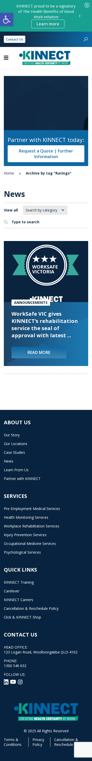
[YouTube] (13, 681)
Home (9, 173)
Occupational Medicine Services (30, 543)
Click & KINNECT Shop (22, 617)
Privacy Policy (38, 742)
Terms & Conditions (12, 742)
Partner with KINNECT (22, 478)
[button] (6, 19)
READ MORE (39, 352)
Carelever (11, 591)
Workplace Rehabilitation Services (31, 526)
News (8, 461)
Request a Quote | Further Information (46, 153)
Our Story (12, 434)
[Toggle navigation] (6, 57)
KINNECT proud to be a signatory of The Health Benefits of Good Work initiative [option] (46, 15)
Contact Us (14, 39)
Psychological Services (22, 552)
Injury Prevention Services (25, 534)
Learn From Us (16, 469)
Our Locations (15, 443)
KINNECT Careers (18, 599)
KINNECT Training (19, 582)
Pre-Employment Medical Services (32, 508)
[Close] (87, 5)
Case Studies (14, 452)
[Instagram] (20, 681)
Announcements (31, 302)
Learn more (48, 24)
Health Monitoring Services (26, 517)
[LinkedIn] (6, 681)
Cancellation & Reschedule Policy (31, 608)
